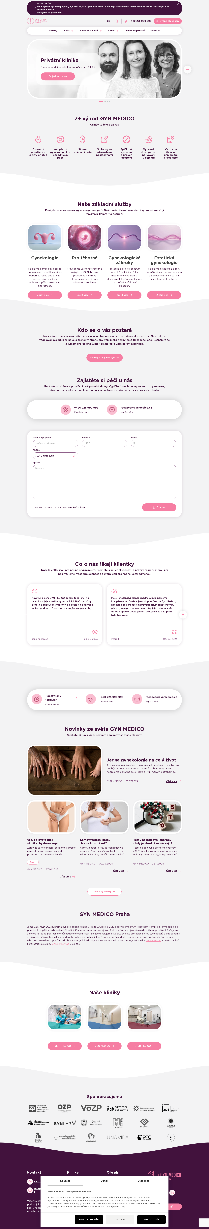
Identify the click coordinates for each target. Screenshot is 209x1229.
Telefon (86, 437)
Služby (53, 30)
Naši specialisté (89, 30)
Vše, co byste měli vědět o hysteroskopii (42, 841)
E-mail (134, 437)
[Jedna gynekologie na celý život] (64, 770)
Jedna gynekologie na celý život (141, 760)
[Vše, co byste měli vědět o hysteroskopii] (51, 817)
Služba (36, 450)
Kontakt (155, 30)
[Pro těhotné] (84, 237)
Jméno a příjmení (42, 437)
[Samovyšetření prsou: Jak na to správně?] (104, 817)
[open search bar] (116, 21)
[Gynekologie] (44, 237)
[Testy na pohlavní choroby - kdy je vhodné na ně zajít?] (157, 817)
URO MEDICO (153, 940)
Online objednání (135, 30)
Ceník (111, 30)
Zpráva (36, 463)
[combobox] (55, 455)
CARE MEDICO (60, 944)
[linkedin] (172, 1193)
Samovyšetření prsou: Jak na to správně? (95, 841)
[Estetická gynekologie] (164, 237)
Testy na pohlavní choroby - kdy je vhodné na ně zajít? (152, 841)
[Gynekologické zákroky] (124, 237)
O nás (66, 30)
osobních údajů (77, 507)
